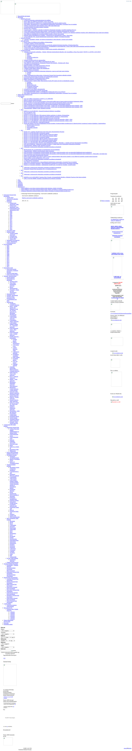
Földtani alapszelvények (12, 562)
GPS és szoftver (31, 126)
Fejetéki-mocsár (15, 340)
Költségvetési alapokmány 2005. (14, 206)
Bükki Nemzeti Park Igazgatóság (12, 585)
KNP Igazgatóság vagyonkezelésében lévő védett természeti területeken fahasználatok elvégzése (47, 104)
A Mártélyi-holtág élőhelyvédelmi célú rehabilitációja (36, 68)
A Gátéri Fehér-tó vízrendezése (31, 69)
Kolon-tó (12, 440)
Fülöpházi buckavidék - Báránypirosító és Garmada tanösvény (14, 369)
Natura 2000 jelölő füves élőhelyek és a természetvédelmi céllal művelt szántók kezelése (45, 23)
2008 (11, 215)
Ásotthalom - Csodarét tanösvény (14, 304)
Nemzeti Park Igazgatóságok (10, 577)
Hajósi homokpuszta (13, 493)
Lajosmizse (12, 550)
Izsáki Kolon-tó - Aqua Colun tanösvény (14, 374)
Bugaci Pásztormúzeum (13, 287)
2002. (8, 245)
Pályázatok (20, 17)
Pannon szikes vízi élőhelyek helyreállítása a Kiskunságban (38, 42)
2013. (8, 261)
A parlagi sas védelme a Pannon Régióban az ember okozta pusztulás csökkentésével (44, 49)
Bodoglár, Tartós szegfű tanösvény (14, 422)
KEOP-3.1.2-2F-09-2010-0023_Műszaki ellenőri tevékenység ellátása (41, 134)
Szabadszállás (13, 557)
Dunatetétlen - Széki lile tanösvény (15, 411)
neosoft (125, 748)
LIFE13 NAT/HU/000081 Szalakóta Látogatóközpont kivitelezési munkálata (42, 178)
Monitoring (29, 83)
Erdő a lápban (16, 357)
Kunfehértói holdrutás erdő (13, 505)
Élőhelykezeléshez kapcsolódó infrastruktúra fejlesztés (37, 65)
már (119, 198)
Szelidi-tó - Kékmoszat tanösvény (12, 408)
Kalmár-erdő (13, 515)
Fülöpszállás (13, 529)
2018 (11, 229)
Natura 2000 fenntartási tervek (25, 94)
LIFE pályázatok (25, 41)
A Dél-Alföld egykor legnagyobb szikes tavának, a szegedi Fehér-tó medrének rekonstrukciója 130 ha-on (49, 31)
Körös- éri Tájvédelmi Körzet (14, 462)
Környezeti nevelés (8, 267)
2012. (8, 259)
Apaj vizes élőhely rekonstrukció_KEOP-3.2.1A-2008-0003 (38, 98)
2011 (22, 130)
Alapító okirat (10, 197)
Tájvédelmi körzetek (12, 455)
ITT (4, 658)
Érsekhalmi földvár (14, 416)
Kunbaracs (12, 546)
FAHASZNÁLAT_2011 (30, 113)
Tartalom (29, 56)
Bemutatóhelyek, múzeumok (11, 279)
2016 (11, 226)
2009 (22, 97)
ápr (122, 198)
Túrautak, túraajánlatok (12, 295)
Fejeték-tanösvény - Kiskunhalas (14, 337)
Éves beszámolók (8, 244)
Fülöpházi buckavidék (12, 442)
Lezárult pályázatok (25, 50)
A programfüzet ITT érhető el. (117, 298)
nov (119, 201)
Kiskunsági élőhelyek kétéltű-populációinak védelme (36, 78)
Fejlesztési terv (13, 236)
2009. (8, 255)
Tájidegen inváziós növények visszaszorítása (34, 60)
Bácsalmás (12, 521)
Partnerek (20, 182)
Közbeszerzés (21, 96)
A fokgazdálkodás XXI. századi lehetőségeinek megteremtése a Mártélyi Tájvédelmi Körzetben (47, 36)
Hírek (28, 54)
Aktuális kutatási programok (14, 234)
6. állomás (12, 619)
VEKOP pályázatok (25, 38)
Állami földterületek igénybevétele (8, 621)
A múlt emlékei (7, 603)
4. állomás (12, 616)
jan (113, 198)
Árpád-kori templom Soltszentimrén (12, 605)
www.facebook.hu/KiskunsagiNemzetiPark (120, 313)
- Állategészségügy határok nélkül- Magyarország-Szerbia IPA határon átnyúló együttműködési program (49, 80)
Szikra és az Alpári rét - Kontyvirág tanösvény (14, 404)
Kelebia (12, 537)
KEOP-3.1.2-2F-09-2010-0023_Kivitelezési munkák (36, 133)
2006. (8, 251)
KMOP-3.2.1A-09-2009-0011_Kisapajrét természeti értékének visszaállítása (42, 111)
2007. (8, 252)
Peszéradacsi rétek (14, 449)
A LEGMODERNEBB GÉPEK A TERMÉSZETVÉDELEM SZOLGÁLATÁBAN (44, 91)
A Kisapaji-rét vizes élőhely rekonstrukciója (34, 89)
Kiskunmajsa (13, 543)
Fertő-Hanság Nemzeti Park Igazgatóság (12, 593)
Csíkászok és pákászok (16, 352)
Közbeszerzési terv (11, 243)
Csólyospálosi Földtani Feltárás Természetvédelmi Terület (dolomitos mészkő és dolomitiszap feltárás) (14, 484)
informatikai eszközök (32, 127)
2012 (22, 148)
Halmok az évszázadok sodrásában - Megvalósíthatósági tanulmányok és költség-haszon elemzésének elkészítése (51, 163)
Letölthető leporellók (32, 87)
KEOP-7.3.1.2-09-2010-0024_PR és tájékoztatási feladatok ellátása (40, 141)
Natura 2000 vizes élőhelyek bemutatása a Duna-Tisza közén (38, 21)
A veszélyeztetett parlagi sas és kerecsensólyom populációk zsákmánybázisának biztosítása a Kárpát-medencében (51, 45)
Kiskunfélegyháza (14, 540)
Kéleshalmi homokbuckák (13, 498)
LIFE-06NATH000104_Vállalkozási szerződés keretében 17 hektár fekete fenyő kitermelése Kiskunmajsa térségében (52, 144)
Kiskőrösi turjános (14, 500)
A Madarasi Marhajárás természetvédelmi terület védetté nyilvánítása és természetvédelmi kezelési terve (45, 191)
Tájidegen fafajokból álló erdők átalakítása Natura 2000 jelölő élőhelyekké (42, 25)
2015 (22, 173)
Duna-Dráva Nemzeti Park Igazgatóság (12, 588)
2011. (8, 258)
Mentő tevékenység (31, 85)
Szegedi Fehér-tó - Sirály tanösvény (14, 400)
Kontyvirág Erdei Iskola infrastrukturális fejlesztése (36, 155)
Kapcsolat (6, 623)
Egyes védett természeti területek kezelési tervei (12, 453)
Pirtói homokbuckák (15, 517)
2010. (8, 256)
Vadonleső (20, 184)
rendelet (5, 698)
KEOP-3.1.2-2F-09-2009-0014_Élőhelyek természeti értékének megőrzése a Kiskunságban (46, 116)
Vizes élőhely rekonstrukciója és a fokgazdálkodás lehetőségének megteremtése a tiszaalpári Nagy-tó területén (50, 24)
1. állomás (12, 612)
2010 (22, 109)
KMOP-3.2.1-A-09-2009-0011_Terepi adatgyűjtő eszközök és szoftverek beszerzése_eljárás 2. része (48, 120)
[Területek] (10, 685)
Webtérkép (20, 185)
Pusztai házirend (11, 277)
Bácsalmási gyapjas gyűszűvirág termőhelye (14, 469)
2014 (22, 170)
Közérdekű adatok (8, 624)
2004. (8, 248)
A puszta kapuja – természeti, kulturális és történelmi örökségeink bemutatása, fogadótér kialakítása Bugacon (50, 30)
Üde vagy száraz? (15, 362)
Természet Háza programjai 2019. (11, 297)
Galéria (19, 181)
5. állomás (12, 617)
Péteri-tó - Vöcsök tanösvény (14, 398)
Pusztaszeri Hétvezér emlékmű (14, 475)
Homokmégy (13, 533)
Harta (11, 532)
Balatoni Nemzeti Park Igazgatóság (12, 582)
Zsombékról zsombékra (16, 355)
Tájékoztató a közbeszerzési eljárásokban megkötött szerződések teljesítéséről (42, 147)
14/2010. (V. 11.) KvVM (8, 696)
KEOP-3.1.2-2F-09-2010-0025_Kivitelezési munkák (36, 137)
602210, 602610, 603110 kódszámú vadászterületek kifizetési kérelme (117, 227)
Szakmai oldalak (11, 232)
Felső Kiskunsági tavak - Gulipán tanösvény (14, 334)
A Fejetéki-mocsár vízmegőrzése (31, 64)
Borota (11, 522)
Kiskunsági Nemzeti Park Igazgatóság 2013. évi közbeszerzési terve (40, 169)
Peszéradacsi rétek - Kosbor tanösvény (14, 395)
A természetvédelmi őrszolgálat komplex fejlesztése (36, 27)
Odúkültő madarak (15, 365)
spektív (28, 129)
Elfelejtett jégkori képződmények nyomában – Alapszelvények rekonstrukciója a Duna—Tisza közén (48, 35)
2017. (8, 266)
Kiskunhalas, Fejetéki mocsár (13, 502)
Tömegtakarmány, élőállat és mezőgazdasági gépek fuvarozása (39, 151)
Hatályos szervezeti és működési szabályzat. (32, 198)
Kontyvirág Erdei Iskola (12, 274)
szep (113, 201)
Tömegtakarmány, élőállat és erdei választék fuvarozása (37, 108)
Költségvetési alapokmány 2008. (14, 203)
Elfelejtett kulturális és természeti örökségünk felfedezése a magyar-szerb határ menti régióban (46, 71)
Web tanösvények (8, 608)
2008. (8, 254)
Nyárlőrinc (12, 552)
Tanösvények (10, 302)
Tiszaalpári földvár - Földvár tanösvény (14, 420)
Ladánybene (13, 548)
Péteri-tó (12, 510)
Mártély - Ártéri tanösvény (13, 380)
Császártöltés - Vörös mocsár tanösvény (13, 317)
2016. (8, 265)
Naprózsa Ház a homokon (30, 28)
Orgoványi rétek (14, 444)
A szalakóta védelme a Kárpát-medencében (34, 43)
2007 (11, 214)
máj (113, 199)
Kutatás (29, 74)
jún (116, 199)
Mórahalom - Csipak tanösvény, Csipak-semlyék (14, 389)
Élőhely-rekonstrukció (16, 343)
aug (122, 199)
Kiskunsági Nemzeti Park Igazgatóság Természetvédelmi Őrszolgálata (13, 574)
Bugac (11, 445)
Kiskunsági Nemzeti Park (13, 427)
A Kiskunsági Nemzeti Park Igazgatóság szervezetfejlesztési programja (41, 76)
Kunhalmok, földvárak (13, 560)
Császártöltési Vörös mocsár (13, 477)
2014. (8, 262)
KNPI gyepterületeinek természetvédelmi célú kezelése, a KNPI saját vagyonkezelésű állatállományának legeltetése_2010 (53, 107)
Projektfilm (29, 58)
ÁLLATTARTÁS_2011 (30, 112)
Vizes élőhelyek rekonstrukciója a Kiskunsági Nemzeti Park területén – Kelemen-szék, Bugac (46, 63)
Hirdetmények (21, 186)
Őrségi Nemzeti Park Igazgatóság (12, 601)
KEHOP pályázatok (25, 19)
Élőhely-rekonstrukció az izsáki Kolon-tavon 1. (35, 67)
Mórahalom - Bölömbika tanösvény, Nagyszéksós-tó (13, 384)
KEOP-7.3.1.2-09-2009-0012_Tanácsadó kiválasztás (36, 122)
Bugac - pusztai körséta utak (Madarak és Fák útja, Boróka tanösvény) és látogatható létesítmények (14, 310)
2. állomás (12, 613)
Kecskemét (12, 536)
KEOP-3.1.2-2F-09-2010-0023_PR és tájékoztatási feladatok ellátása (40, 136)
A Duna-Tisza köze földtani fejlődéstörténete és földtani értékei (14, 431)
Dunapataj (12, 526)
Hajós (11, 530)
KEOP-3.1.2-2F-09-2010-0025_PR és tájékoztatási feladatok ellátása (40, 140)
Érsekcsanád (13, 528)
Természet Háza (13, 281)
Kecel (11, 535)
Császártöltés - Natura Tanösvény (14, 320)
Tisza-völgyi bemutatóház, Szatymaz (13, 284)
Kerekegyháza (13, 539)
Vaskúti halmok (13, 418)
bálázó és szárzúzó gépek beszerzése (32, 100)
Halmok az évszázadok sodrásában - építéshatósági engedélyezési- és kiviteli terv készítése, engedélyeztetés (50, 164)
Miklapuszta (13, 451)
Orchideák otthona (15, 359)
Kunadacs (12, 544)
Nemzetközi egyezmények (13, 240)
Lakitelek (12, 551)
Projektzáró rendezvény (32, 57)
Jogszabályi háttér (11, 230)
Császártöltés (13, 525)
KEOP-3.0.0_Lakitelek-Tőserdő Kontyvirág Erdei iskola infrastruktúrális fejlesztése (44, 131)
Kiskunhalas (13, 541)
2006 (11, 212)
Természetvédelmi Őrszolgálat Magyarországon (11, 569)
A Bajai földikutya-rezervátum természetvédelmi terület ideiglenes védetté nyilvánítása (41, 188)
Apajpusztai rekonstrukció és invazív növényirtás (35, 90)
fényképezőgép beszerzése (33, 125)
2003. (8, 247)
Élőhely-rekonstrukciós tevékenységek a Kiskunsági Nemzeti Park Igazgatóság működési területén (47, 75)
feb (116, 198)
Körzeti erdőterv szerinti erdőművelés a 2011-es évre (36, 158)
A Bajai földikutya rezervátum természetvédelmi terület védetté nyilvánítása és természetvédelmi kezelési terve (47, 189)
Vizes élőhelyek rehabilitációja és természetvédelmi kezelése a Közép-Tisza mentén (44, 34)
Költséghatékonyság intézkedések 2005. (15, 209)
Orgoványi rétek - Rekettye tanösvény (14, 392)
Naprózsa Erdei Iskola (12, 273)
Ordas (11, 554)
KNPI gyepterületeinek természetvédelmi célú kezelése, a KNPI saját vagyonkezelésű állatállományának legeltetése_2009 (53, 105)
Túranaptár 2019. (11, 294)
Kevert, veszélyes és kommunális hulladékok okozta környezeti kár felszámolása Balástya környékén (48, 102)
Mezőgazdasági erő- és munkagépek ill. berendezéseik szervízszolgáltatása (42, 149)
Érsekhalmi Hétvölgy (12, 490)
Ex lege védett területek (12, 558)
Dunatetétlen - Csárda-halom (13, 414)
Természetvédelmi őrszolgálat (11, 563)
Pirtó (11, 555)
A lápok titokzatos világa (15, 349)
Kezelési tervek (13, 237)
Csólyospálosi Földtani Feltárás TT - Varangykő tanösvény (14, 325)
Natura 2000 (13, 239)
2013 (22, 166)
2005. (8, 250)
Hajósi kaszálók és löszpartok (14, 495)
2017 (22, 175)
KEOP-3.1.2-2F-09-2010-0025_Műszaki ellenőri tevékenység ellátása (41, 138)
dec (122, 201)
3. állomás (12, 614)
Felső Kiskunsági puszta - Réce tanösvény (14, 330)
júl (118, 199)
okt (116, 201)
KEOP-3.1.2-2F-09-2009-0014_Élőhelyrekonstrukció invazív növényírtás (42, 118)
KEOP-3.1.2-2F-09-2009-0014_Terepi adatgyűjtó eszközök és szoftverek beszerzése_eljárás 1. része (48, 119)
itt (7, 726)
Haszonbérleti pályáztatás (24, 16)
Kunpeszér (12, 547)
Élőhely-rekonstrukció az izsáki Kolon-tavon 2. (35, 79)
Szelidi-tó (12, 514)
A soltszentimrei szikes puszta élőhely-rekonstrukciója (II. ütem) (39, 61)
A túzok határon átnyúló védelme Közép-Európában (36, 47)
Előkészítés (29, 53)
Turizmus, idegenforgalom (10, 276)
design (129, 748)
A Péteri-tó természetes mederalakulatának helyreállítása (37, 20)
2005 (11, 211)
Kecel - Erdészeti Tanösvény (14, 377)
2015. (8, 263)
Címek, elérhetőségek (12, 241)
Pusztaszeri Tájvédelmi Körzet (14, 457)
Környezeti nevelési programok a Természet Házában (12, 271)
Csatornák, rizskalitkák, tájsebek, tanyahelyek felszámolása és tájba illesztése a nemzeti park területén (48, 39)
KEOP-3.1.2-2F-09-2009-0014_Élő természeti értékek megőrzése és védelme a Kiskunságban (46, 115)
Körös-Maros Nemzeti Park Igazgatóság (12, 599)
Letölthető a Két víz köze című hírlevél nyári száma (117, 254)
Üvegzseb (9, 201)
